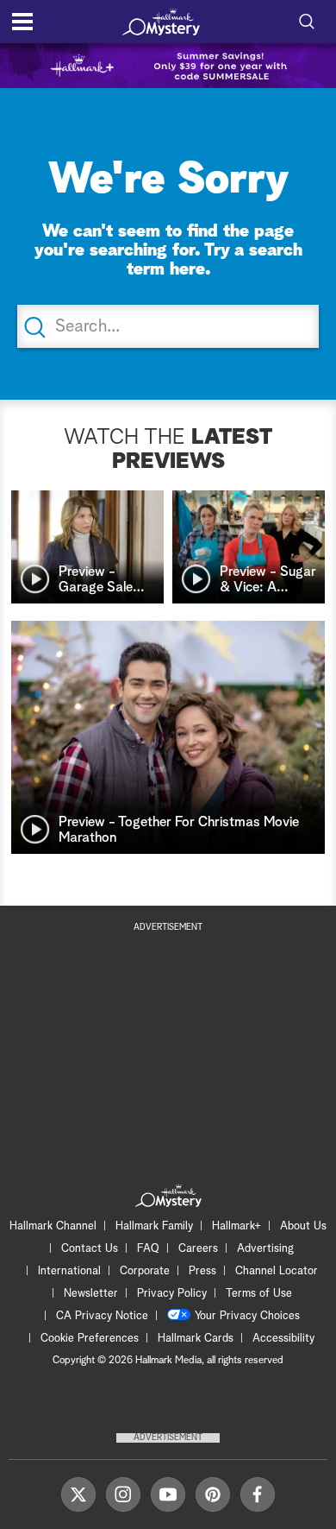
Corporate (145, 1271)
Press (202, 1271)
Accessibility (283, 1338)
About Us (303, 1226)
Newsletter (91, 1293)
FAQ (148, 1248)
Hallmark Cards (195, 1338)
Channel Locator (276, 1271)
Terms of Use (259, 1293)
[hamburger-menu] (22, 21)
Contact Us (89, 1248)
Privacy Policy (172, 1293)
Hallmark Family (154, 1226)
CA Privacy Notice (102, 1316)
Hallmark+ (236, 1226)
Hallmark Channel (52, 1226)
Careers (198, 1248)
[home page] (161, 21)
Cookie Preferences (89, 1338)
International (69, 1271)
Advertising (265, 1248)
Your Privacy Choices (247, 1316)
